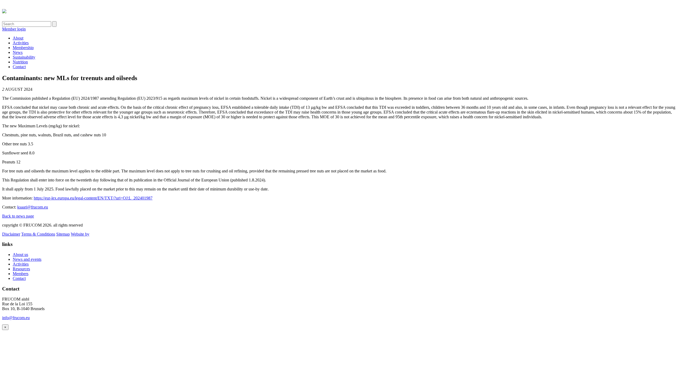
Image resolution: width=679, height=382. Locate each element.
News (18, 52)
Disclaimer (11, 234)
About (18, 38)
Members (20, 273)
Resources (21, 269)
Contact (19, 66)
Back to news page (18, 216)
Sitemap (63, 234)
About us (20, 254)
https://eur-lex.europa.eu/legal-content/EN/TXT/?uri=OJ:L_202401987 (93, 198)
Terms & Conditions (38, 234)
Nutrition (20, 62)
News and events (27, 259)
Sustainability (24, 57)
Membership (23, 47)
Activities (21, 43)
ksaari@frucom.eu (32, 207)
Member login (14, 29)
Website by (80, 234)
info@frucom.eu (16, 317)
